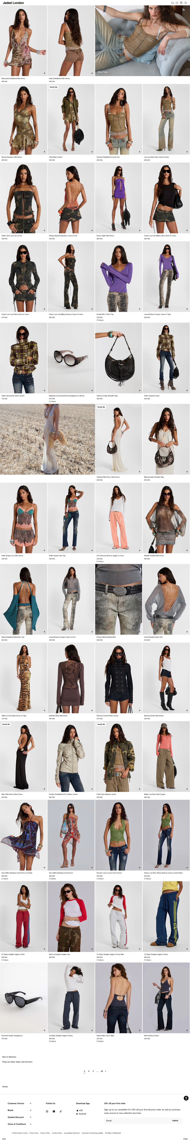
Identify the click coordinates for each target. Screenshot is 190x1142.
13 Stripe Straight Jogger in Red (12, 954)
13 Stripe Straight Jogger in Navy (156, 954)
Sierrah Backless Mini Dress (11, 157)
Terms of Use (34, 1133)
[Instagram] (47, 1111)
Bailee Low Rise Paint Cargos (154, 794)
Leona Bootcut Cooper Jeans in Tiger (157, 314)
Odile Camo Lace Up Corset (11, 236)
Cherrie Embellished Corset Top (108, 157)
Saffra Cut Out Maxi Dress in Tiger (13, 716)
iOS (81, 1110)
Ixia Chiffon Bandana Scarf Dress (61, 873)
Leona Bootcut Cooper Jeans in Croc (62, 637)
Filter (185, 1139)
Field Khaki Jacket (55, 157)
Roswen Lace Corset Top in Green (109, 873)
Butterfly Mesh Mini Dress (58, 716)
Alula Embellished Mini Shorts (59, 78)
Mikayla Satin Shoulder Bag (154, 477)
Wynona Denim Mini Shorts (154, 716)
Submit (175, 1121)
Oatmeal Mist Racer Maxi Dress (108, 477)
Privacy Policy (45, 1133)
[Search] (172, 2)
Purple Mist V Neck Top (105, 314)
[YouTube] (54, 1111)
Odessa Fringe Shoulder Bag (107, 396)
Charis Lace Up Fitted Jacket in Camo (15, 314)
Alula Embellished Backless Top (12, 637)
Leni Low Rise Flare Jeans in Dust (156, 157)
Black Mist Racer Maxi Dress (12, 794)
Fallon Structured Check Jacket (12, 396)
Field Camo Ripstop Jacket (106, 794)
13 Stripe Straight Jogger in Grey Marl (110, 954)
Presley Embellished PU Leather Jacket (63, 794)
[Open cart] (181, 2)
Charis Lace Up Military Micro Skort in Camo (160, 236)
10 (102, 1071)
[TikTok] (61, 1111)
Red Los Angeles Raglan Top (59, 954)
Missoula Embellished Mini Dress (13, 78)
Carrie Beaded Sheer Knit (153, 637)
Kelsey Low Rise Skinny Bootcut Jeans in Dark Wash (163, 873)
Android (82, 1114)
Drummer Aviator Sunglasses (12, 1035)
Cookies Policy (57, 1133)
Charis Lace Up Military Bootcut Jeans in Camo (66, 314)
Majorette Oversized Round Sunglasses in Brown (66, 396)
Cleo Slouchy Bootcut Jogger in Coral (110, 556)
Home (5, 1086)
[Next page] (105, 1072)
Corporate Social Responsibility (92, 1133)
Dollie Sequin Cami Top (57, 556)
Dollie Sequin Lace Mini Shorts (12, 556)
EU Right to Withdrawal (113, 1133)
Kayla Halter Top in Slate (105, 1035)
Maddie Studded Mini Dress (154, 556)
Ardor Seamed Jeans (151, 396)
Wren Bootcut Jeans (151, 1035)
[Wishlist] (177, 3)
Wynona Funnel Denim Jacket (107, 716)
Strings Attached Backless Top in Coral (63, 236)
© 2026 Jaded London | (20, 1133)
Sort (4, 1139)
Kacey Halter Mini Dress (105, 236)
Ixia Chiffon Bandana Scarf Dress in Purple (16, 873)
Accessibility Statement (72, 1133)
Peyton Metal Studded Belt (106, 637)
